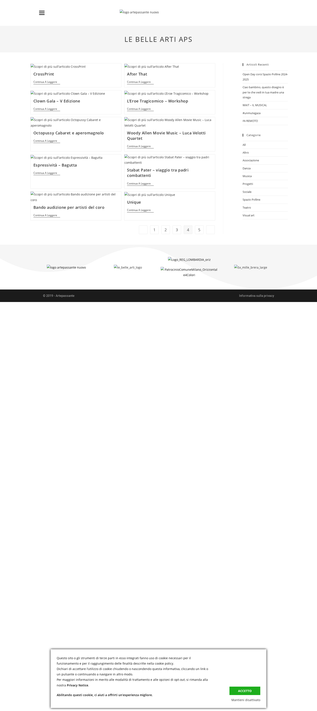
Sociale (247, 192)
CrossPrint (43, 74)
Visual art (248, 215)
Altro (246, 152)
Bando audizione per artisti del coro (69, 207)
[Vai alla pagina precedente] (143, 229)
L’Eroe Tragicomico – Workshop (157, 101)
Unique (134, 202)
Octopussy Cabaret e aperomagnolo (68, 132)
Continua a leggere (46, 82)
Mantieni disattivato (245, 700)
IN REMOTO (250, 121)
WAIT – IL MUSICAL (255, 105)
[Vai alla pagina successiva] (210, 229)
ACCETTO (245, 691)
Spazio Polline (251, 199)
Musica (247, 176)
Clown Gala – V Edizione (56, 101)
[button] (59, 296)
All (244, 145)
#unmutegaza (252, 113)
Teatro (247, 207)
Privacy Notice (77, 685)
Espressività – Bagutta (55, 165)
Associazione (251, 160)
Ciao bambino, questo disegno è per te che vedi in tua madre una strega (263, 92)
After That (137, 74)
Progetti (248, 184)
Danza (247, 168)
